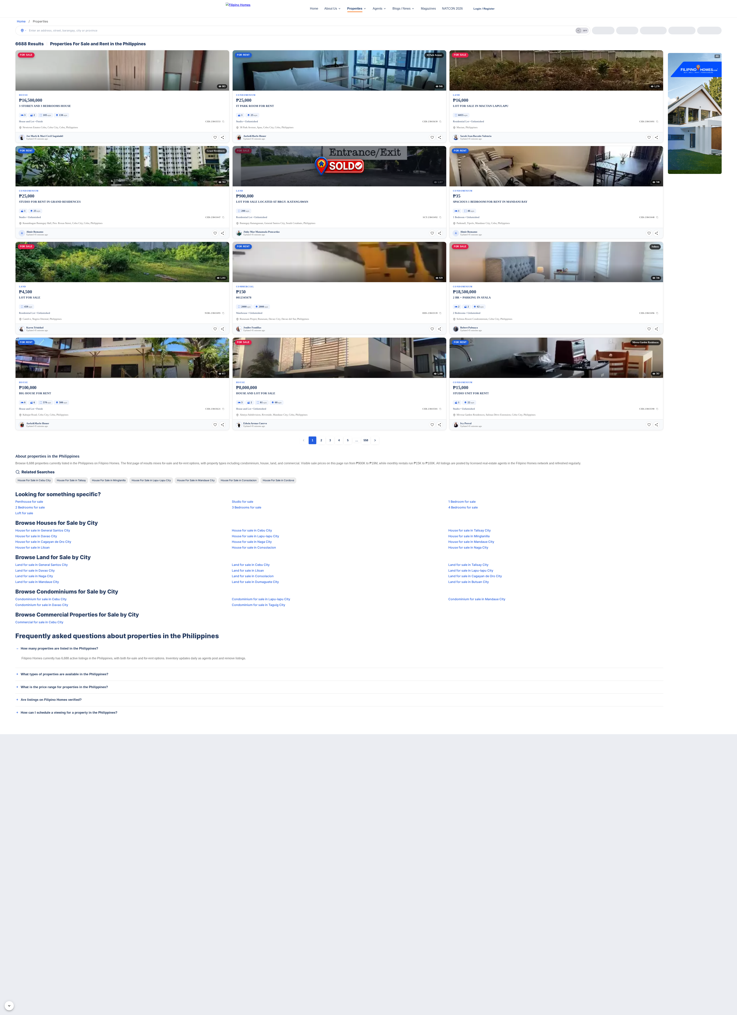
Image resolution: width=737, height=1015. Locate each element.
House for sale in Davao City (36, 536)
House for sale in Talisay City (469, 530)
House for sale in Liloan (32, 547)
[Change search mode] (23, 30)
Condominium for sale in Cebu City (41, 599)
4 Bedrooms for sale (463, 507)
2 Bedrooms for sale (30, 507)
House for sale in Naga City (252, 542)
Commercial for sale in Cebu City (39, 622)
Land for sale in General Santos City (41, 565)
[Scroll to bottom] (9, 1005)
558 (366, 440)
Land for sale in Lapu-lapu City (470, 570)
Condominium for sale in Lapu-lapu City (261, 599)
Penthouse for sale (29, 501)
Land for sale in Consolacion (253, 576)
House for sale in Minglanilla (469, 536)
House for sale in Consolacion (254, 547)
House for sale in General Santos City (42, 530)
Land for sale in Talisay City (468, 565)
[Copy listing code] (223, 121)
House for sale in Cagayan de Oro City (43, 542)
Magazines (428, 8)
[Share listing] (222, 137)
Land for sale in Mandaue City (37, 582)
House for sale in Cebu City (252, 530)
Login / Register (483, 8)
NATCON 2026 (452, 8)
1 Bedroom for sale (462, 501)
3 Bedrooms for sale (246, 507)
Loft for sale (24, 513)
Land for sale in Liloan (248, 570)
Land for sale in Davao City (35, 570)
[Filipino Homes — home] (254, 8)
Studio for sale (242, 501)
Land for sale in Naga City (34, 576)
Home (314, 8)
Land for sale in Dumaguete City (255, 582)
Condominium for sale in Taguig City (258, 605)
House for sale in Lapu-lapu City (255, 536)
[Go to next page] (375, 440)
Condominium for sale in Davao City (41, 605)
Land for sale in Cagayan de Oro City (475, 576)
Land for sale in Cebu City (251, 565)
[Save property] (215, 137)
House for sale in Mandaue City (471, 542)
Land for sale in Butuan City (468, 582)
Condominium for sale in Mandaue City (476, 599)
